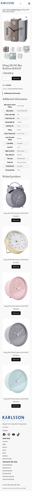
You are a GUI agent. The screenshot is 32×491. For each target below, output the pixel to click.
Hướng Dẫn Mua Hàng (7, 464)
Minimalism (5, 455)
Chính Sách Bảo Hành (7, 470)
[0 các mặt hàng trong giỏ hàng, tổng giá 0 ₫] (29, 3)
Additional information (12, 93)
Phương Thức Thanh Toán (8, 476)
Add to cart (16, 78)
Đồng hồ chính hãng (7, 458)
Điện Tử (4, 450)
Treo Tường (5, 441)
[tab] (16, 93)
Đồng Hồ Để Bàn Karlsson (14, 9)
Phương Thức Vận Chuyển (8, 479)
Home (4, 9)
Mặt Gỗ (4, 453)
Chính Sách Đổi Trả (7, 473)
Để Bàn (4, 444)
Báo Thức (5, 447)
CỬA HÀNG (5, 430)
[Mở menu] (21, 3)
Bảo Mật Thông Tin (7, 467)
